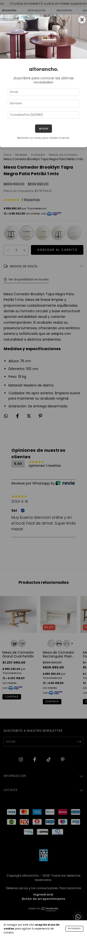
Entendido (74, 928)
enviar (43, 128)
